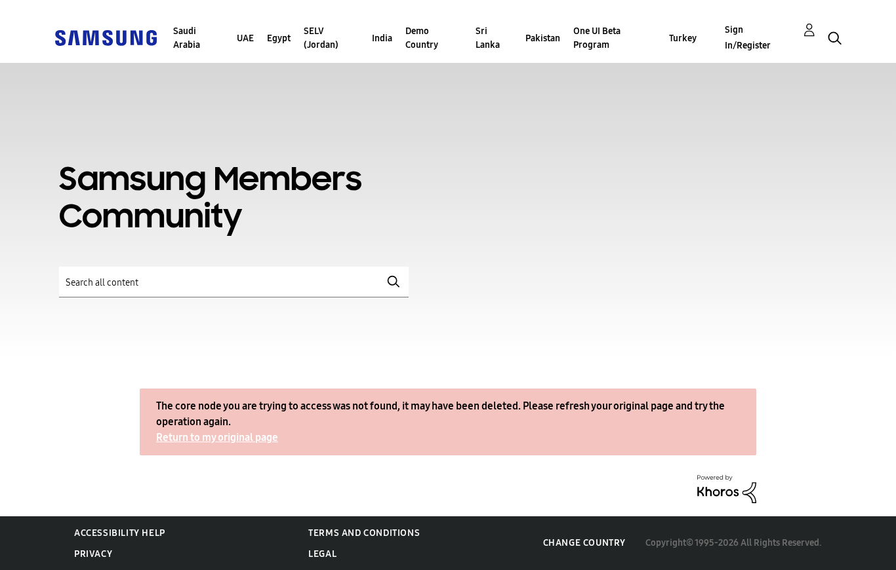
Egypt (279, 38)
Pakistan (542, 38)
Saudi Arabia (186, 38)
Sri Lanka (488, 38)
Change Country (584, 542)
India (382, 38)
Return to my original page (217, 437)
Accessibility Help (119, 533)
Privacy (93, 554)
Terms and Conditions (364, 533)
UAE (245, 38)
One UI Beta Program (597, 38)
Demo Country (421, 38)
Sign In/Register (748, 37)
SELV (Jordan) (321, 38)
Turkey (683, 38)
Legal (322, 554)
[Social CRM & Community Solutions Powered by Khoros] (726, 488)
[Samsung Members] (105, 37)
